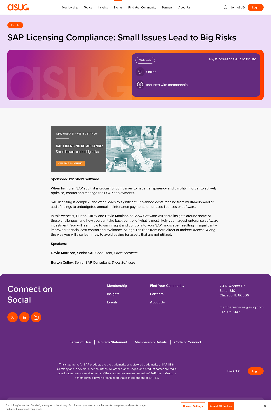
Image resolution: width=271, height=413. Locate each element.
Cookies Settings (193, 406)
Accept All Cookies (221, 406)
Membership (117, 285)
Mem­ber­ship (70, 7)
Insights (103, 7)
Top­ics (88, 7)
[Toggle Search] (226, 7)
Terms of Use (80, 342)
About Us (184, 7)
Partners (167, 7)
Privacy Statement (112, 342)
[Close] (265, 406)
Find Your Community (142, 7)
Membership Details (151, 342)
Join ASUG (238, 7)
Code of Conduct (187, 342)
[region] (135, 406)
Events (118, 7)
